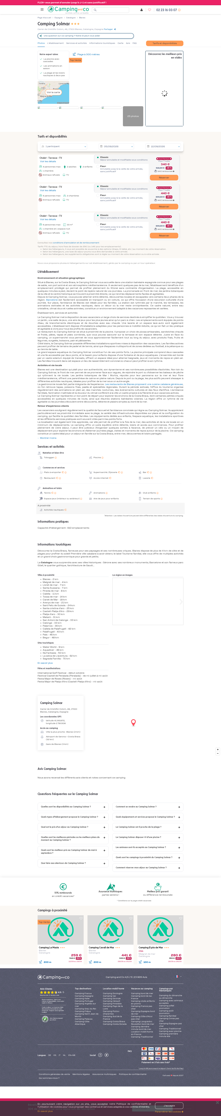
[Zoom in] (218, 749)
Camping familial (167, 1016)
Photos (41, 43)
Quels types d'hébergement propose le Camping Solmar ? (69, 817)
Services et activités (76, 43)
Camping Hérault (111, 1001)
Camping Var (109, 996)
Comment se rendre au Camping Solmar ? (136, 807)
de (49, 1055)
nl (64, 1055)
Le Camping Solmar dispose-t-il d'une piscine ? (138, 837)
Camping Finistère (112, 1003)
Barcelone (52, 300)
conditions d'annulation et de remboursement (76, 243)
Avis (128, 43)
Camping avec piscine (170, 1031)
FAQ (135, 43)
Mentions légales (81, 1074)
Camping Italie (82, 998)
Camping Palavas (83, 1019)
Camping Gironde (112, 998)
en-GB (71, 1055)
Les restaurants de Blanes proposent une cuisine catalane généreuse (144, 384)
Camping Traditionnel (142, 1037)
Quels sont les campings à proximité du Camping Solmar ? (144, 857)
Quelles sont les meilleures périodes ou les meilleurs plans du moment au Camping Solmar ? (70, 838)
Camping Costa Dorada (115, 1024)
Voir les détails (48, 161)
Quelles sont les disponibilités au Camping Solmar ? (66, 807)
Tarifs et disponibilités (165, 43)
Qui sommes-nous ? (49, 1078)
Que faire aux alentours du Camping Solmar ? (63, 863)
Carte (120, 43)
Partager (108, 29)
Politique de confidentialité (132, 1074)
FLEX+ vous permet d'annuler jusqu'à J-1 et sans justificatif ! (72, 2)
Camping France (83, 993)
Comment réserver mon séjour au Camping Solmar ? (141, 868)
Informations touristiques (102, 43)
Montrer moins (48, 438)
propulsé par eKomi (56, 1019)
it (59, 1055)
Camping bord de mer (142, 993)
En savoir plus (45, 663)
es (55, 1055)
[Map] (110, 723)
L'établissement (55, 43)
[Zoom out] (218, 753)
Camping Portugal (84, 1001)
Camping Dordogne (113, 993)
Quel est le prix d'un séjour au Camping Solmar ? (64, 827)
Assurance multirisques (104, 1074)
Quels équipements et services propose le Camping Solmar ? (145, 817)
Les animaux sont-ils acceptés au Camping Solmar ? (141, 847)
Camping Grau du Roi (85, 1009)
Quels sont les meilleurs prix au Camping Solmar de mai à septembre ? (69, 851)
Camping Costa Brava (114, 1021)
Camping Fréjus (83, 1011)
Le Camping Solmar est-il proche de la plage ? (138, 827)
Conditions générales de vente (54, 1074)
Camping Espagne (84, 996)
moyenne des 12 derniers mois (49, 995)
